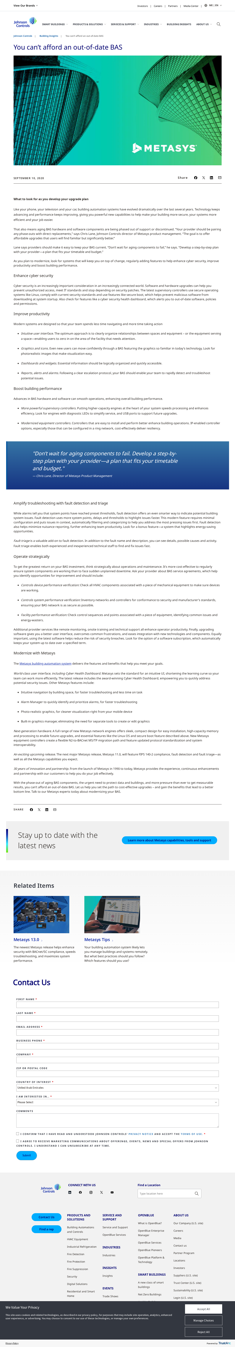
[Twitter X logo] (203, 177)
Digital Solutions (77, 1284)
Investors (142, 6)
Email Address (29, 1026)
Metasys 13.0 (26, 939)
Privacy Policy (12, 1343)
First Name (26, 999)
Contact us (180, 1245)
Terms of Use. (192, 1134)
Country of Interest (35, 1082)
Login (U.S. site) (183, 1297)
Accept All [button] (203, 1309)
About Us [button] (202, 24)
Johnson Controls (23, 35)
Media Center (191, 6)
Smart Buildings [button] (53, 24)
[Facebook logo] (195, 177)
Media (177, 1238)
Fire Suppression (77, 1269)
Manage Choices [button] (203, 1320)
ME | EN (213, 5)
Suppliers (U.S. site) (186, 1275)
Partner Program (184, 1253)
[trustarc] (224, 1343)
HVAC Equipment (77, 1239)
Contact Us (46, 1217)
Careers (158, 6)
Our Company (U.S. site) (188, 1223)
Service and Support (115, 1227)
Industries (109, 1255)
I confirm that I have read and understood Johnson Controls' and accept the (113, 1134)
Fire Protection (76, 1261)
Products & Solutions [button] (88, 24)
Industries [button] (151, 24)
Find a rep (46, 1229)
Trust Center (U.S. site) (187, 1283)
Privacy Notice (141, 1134)
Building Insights (179, 24)
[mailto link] (220, 177)
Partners (173, 6)
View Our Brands (24, 5)
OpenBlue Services (114, 1234)
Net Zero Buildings (149, 1294)
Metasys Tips (97, 939)
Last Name (26, 1013)
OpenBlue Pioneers (150, 1250)
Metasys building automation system (46, 663)
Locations (179, 1260)
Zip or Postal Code (32, 1068)
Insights (108, 1275)
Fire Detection (75, 1254)
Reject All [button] (203, 1332)
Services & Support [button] (123, 24)
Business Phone (30, 1040)
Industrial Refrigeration (82, 1246)
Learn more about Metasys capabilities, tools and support (169, 840)
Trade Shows (110, 1296)
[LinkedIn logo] (211, 177)
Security (72, 1276)
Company (25, 1054)
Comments (24, 1111)
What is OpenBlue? (150, 1223)
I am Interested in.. (34, 1096)
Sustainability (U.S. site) (188, 1290)
